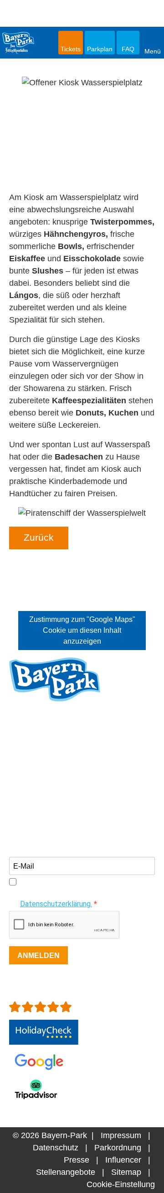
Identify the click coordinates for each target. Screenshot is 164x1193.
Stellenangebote (65, 1172)
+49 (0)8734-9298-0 (60, 777)
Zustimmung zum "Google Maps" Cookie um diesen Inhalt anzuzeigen (82, 630)
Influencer (123, 1159)
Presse (76, 1159)
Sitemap (126, 1172)
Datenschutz (55, 1147)
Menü (152, 51)
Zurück (39, 537)
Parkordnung (117, 1147)
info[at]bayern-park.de (49, 790)
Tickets (71, 49)
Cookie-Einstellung (121, 1184)
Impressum (121, 1135)
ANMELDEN (38, 955)
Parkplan (100, 49)
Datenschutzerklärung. (56, 904)
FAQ (128, 49)
